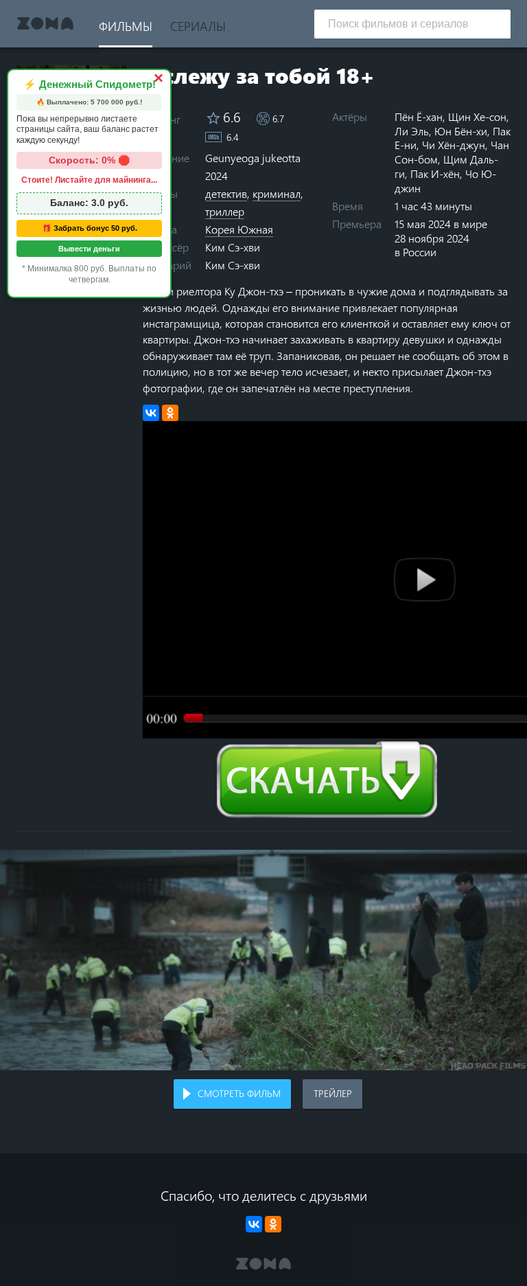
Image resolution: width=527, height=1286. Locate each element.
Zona (45, 23)
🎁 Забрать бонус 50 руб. (89, 228)
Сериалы (198, 25)
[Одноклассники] (170, 413)
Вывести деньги (89, 249)
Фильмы (125, 25)
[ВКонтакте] (151, 413)
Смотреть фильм (239, 1093)
